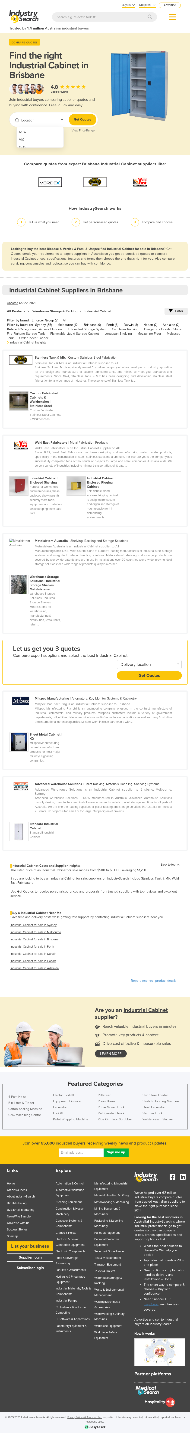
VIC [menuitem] (21, 140)
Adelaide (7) (171, 325)
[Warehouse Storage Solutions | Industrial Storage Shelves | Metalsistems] (37, 572)
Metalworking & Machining (111, 1202)
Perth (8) (112, 325)
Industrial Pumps (66, 1300)
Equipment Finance (67, 1101)
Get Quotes (82, 119)
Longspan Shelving (118, 334)
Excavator (60, 1107)
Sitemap (12, 1236)
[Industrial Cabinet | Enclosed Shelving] (37, 474)
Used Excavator (153, 1107)
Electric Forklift (63, 1095)
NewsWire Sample (19, 1216)
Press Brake (106, 1101)
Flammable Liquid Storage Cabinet (74, 334)
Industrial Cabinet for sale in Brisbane (34, 939)
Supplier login (30, 1257)
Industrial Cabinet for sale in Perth (32, 947)
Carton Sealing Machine (25, 1109)
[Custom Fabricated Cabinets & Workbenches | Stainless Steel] (37, 389)
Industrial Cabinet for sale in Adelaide (34, 968)
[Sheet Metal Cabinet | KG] (37, 730)
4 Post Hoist (17, 1097)
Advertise (170, 5)
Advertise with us (18, 1223)
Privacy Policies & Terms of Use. (84, 1417)
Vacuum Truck (152, 1113)
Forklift (58, 1113)
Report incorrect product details (154, 981)
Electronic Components (71, 1251)
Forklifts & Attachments (71, 1270)
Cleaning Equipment (69, 1202)
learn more (111, 1054)
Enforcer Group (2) (45, 320)
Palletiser (104, 1095)
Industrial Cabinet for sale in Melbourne (35, 932)
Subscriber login (30, 1268)
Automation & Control (70, 1183)
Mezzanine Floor (149, 334)
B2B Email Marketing (20, 1210)
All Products (16, 311)
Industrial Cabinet (98, 311)
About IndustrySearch (21, 1196)
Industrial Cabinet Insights (28, 342)
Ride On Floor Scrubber (115, 1119)
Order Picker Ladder (33, 338)
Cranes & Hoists (66, 1233)
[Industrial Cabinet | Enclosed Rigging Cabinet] (94, 474)
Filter (179, 311)
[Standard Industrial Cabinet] (37, 819)
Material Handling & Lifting (111, 1195)
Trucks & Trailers (104, 1271)
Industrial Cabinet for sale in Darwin (33, 954)
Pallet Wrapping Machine (70, 1119)
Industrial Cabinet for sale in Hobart (33, 961)
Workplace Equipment (108, 1326)
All (64, 320)
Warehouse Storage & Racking (54, 311)
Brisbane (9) (92, 325)
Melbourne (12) (67, 325)
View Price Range (83, 130)
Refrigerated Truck (111, 1113)
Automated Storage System (86, 329)
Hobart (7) (150, 325)
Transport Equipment (107, 1264)
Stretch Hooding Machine (160, 1101)
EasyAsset (151, 1304)
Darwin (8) (131, 325)
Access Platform (50, 329)
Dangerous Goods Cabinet (163, 329)
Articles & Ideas (17, 1190)
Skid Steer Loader (155, 1095)
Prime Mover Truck (111, 1107)
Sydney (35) (43, 325)
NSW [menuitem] (22, 132)
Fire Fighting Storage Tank (26, 334)
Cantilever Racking (125, 329)
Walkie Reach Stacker (157, 1119)
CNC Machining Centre (24, 1115)
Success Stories (17, 1229)
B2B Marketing (16, 1203)
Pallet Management (107, 1233)
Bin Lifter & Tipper (21, 1103)
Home (11, 1183)
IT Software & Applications (73, 1319)
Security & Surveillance (109, 1251)
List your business (30, 1246)
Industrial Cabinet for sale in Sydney (33, 925)
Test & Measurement (107, 1258)
